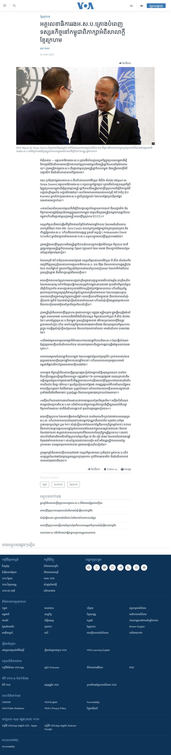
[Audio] (132, 5)
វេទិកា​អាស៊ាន (49, 590)
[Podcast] (136, 567)
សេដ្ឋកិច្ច (48, 614)
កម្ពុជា (4, 608)
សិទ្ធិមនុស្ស (49, 620)
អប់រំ (46, 632)
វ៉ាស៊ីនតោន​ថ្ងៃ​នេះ (9, 572)
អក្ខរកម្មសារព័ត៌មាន (137, 608)
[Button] (125, 63)
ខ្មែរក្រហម (91, 626)
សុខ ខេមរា (45, 48)
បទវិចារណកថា (135, 632)
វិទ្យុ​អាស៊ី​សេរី (92, 708)
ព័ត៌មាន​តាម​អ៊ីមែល (95, 667)
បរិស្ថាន (90, 608)
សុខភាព (48, 626)
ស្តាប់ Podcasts (51, 667)
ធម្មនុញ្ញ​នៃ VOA (51, 684)
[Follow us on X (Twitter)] (96, 567)
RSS (131, 667)
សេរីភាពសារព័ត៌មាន (138, 614)
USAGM (6, 702)
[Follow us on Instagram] (112, 567)
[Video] (142, 5)
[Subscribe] (144, 567)
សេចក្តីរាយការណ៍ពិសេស (98, 632)
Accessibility (93, 702)
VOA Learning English (98, 650)
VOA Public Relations (13, 708)
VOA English (50, 702)
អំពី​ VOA (6, 684)
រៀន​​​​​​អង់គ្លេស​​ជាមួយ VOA (55, 650)
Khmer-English (137, 626)
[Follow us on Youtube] (104, 567)
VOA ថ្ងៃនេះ (7, 578)
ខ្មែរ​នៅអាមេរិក (8, 626)
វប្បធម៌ (90, 620)
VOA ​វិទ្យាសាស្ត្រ (9, 584)
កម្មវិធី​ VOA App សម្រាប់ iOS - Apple (19, 725)
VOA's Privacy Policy (55, 708)
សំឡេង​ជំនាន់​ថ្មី (50, 584)
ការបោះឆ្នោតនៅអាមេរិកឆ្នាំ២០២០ (143, 620)
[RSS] (128, 567)
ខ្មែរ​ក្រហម (45, 16)
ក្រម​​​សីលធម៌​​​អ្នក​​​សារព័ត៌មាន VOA (102, 684)
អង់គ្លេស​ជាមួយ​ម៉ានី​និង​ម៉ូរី (13, 650)
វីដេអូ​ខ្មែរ (5, 566)
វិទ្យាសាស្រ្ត (91, 614)
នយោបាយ (49, 608)
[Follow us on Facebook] (89, 567)
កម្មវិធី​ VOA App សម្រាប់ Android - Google (60, 727)
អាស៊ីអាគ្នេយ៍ (7, 632)
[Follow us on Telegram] (120, 567)
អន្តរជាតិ (5, 614)
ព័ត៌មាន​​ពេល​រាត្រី (51, 572)
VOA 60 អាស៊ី (8, 590)
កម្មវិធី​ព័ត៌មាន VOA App (13, 667)
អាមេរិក (5, 620)
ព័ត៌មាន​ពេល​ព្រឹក (51, 566)
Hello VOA (49, 578)
